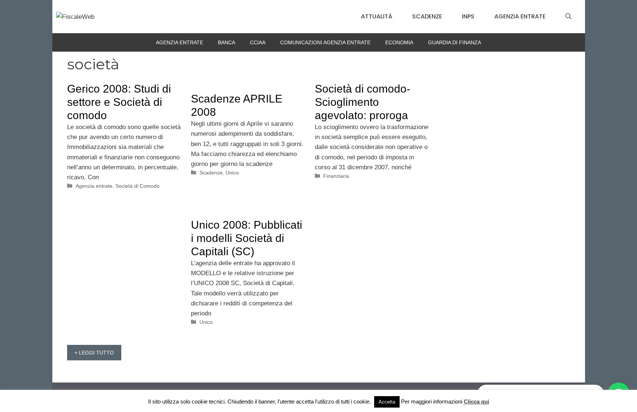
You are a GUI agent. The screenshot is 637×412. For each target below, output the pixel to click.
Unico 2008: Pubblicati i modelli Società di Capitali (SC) (246, 238)
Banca (226, 42)
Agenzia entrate (520, 16)
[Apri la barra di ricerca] (568, 16)
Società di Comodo (137, 186)
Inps (468, 16)
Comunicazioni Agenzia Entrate (325, 42)
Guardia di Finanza (454, 42)
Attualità (376, 16)
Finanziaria (336, 176)
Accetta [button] (387, 402)
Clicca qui (476, 401)
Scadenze (427, 16)
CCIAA (257, 42)
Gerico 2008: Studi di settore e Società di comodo (119, 102)
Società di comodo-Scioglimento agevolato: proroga (362, 102)
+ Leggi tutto (94, 353)
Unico (232, 173)
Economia (399, 42)
